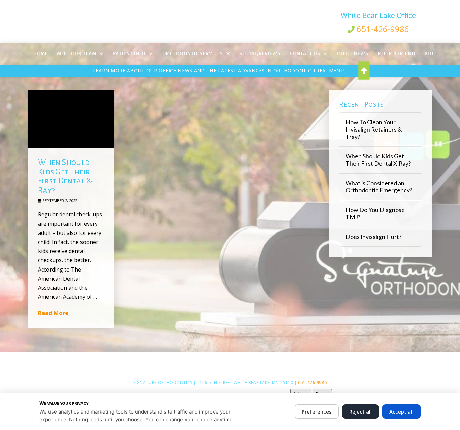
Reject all (360, 411)
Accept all (401, 411)
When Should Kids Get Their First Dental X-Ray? (66, 176)
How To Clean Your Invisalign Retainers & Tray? (374, 129)
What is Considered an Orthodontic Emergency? (379, 187)
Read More (53, 313)
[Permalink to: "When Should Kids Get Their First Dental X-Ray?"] (71, 119)
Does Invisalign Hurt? (373, 236)
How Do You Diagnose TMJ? (375, 213)
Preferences (317, 411)
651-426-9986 (383, 28)
